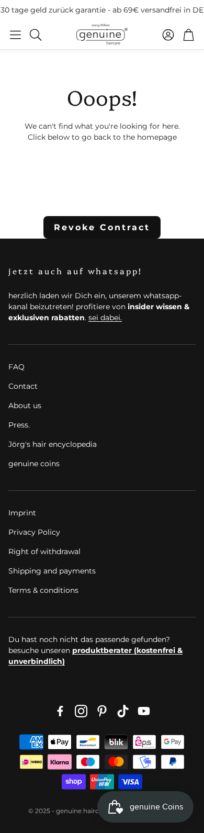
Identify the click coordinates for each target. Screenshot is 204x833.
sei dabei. (105, 317)
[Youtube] (144, 711)
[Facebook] (60, 711)
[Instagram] (81, 711)
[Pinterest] (102, 711)
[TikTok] (123, 711)
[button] (15, 34)
